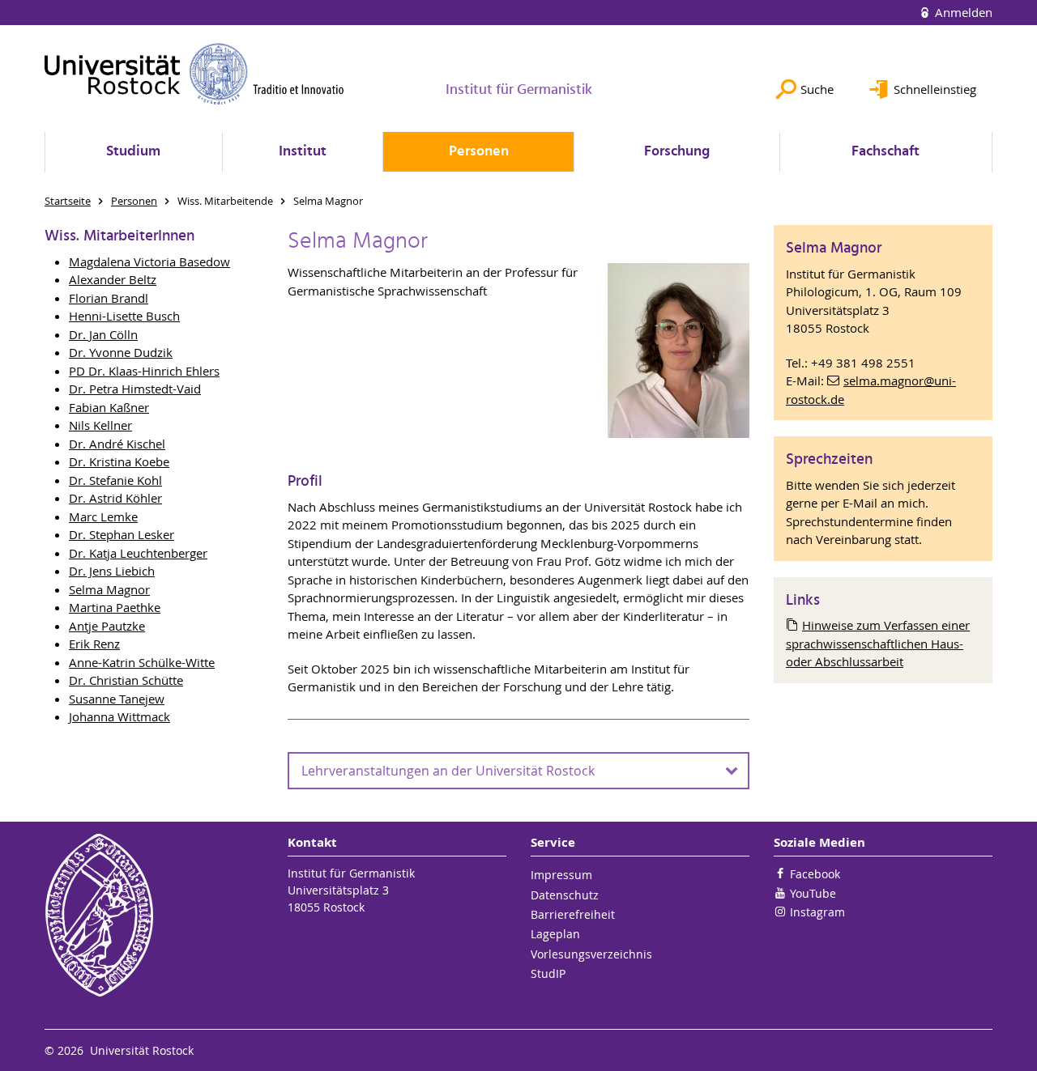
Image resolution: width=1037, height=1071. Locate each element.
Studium (133, 152)
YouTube (813, 893)
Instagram (817, 912)
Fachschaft (885, 152)
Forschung (677, 152)
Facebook (815, 874)
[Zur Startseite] (194, 73)
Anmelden (962, 12)
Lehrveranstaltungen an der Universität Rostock (448, 771)
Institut (302, 152)
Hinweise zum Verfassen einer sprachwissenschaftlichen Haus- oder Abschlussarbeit (878, 643)
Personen (479, 152)
